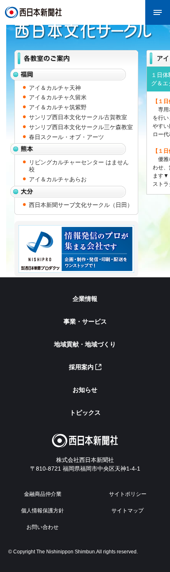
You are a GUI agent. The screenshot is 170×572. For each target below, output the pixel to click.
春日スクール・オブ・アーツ (66, 137)
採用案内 (81, 366)
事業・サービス (85, 321)
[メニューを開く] (157, 12)
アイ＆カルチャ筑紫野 (58, 107)
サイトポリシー (127, 494)
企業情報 (85, 298)
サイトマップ (127, 510)
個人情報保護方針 (42, 510)
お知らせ (85, 389)
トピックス (85, 412)
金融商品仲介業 (42, 494)
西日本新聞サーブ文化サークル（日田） (81, 205)
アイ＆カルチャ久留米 (58, 97)
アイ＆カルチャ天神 (55, 87)
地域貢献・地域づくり (85, 344)
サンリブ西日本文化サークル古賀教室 (78, 117)
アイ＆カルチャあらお (58, 179)
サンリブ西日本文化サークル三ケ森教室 (81, 127)
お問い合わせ (42, 527)
